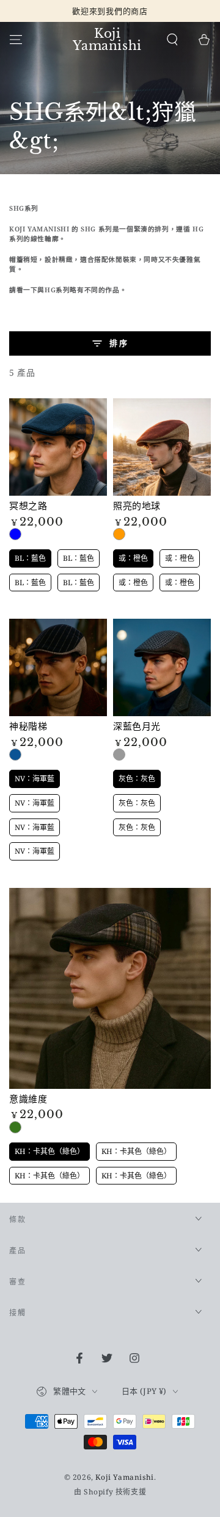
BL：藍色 (15, 534)
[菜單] (16, 39)
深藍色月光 (137, 726)
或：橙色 (119, 534)
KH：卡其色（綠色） (15, 1127)
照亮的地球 (137, 506)
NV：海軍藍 (15, 754)
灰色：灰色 (119, 754)
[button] (172, 39)
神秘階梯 (28, 726)
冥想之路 (28, 506)
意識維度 (28, 1099)
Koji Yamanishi (124, 1477)
